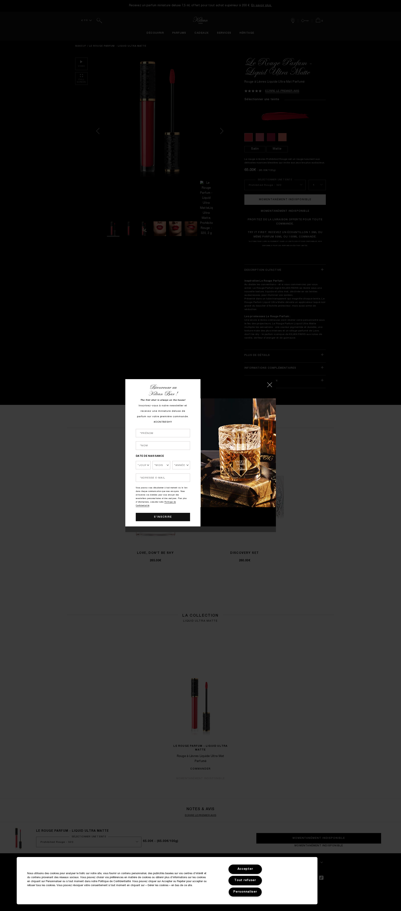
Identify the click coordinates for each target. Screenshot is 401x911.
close (269, 384)
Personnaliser (245, 891)
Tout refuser (245, 880)
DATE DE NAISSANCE (150, 456)
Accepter (245, 869)
